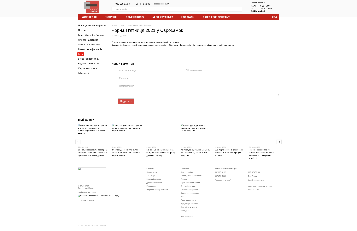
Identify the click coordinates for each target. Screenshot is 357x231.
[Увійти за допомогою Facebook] (205, 70)
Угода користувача (88, 59)
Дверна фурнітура (163, 17)
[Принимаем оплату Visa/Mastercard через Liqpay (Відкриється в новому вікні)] (98, 196)
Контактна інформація (90, 49)
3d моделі (83, 73)
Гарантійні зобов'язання (91, 35)
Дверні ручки (89, 17)
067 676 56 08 (143, 4)
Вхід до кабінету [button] (188, 172)
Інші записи (86, 119)
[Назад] (77, 141)
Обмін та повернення (89, 44)
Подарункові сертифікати (216, 17)
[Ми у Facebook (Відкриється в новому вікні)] (179, 4)
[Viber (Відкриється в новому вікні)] (176, 4)
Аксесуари (111, 17)
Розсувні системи (134, 17)
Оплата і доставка (88, 40)
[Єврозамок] (92, 174)
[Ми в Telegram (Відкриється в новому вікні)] (173, 4)
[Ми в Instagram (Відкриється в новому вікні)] (183, 4)
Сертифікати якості (88, 68)
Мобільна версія (87, 201)
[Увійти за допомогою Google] (209, 70)
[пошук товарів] (240, 9)
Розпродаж (187, 17)
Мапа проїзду (253, 189)
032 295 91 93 (122, 4)
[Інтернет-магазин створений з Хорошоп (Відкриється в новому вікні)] (92, 227)
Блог (80, 54)
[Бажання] (263, 17)
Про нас (82, 30)
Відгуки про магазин (89, 63)
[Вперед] (279, 141)
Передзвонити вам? (161, 4)
